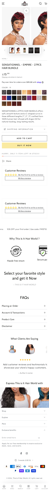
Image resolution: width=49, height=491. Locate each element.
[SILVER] (39, 98)
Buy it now (24, 145)
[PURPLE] (29, 98)
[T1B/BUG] (19, 103)
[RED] (34, 98)
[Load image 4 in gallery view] (31, 50)
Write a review (24, 178)
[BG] (4, 98)
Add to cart (24, 138)
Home (4, 58)
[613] (39, 92)
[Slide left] (5, 50)
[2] (14, 92)
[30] (29, 92)
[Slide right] (44, 50)
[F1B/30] (19, 98)
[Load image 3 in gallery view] (24, 50)
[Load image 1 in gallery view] (12, 50)
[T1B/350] (9, 103)
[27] (24, 92)
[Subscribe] (39, 438)
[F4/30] (24, 98)
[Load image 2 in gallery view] (18, 50)
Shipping (4, 77)
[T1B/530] (14, 103)
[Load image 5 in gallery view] (37, 50)
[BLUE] (9, 98)
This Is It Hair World (20, 478)
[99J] (44, 92)
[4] (19, 92)
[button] (40, 3)
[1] (4, 92)
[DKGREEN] (14, 98)
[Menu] (3, 3)
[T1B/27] (44, 98)
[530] (34, 92)
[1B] (9, 92)
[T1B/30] (4, 103)
